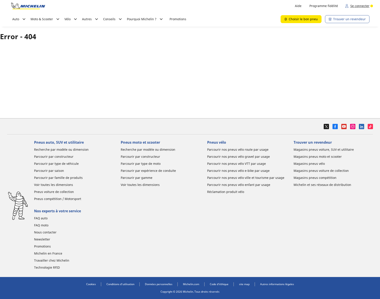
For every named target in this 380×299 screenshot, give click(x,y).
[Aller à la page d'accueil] (28, 6)
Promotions (178, 19)
